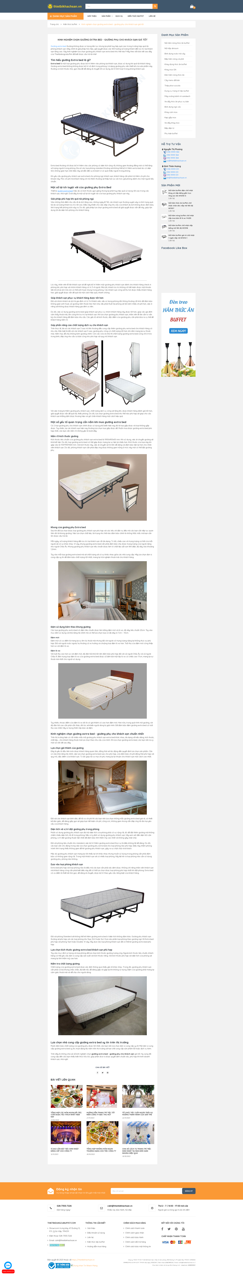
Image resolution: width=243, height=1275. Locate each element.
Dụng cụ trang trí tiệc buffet (177, 91)
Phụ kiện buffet (171, 133)
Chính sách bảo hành (134, 1237)
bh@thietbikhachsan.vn (176, 177)
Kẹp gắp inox (170, 117)
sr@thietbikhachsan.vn (176, 160)
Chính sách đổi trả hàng (135, 1242)
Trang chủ (54, 24)
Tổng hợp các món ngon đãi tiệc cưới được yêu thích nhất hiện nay (66, 1114)
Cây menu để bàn (172, 80)
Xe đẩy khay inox (172, 123)
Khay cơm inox (171, 112)
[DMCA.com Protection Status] (57, 1245)
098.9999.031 (8, 1271)
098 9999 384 (173, 152)
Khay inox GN (170, 69)
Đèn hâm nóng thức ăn (174, 75)
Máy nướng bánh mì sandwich (177, 96)
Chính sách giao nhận (134, 1233)
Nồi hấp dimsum (171, 48)
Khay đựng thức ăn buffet (176, 64)
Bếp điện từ (169, 128)
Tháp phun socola (172, 85)
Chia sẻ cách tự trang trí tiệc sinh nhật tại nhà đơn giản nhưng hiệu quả (136, 1151)
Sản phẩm (106, 16)
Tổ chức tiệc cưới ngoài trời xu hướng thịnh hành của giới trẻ (137, 1113)
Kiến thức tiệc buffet (96, 1242)
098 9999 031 (173, 169)
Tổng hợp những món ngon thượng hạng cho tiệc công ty (101, 1150)
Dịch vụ (119, 16)
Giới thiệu (92, 16)
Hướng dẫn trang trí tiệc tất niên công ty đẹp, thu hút (101, 1113)
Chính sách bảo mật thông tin (138, 1246)
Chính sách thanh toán (135, 1228)
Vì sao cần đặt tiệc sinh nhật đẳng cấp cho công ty (65, 1150)
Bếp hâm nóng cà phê (174, 59)
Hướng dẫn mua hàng (96, 1246)
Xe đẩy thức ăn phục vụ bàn (177, 101)
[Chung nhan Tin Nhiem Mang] (84, 1265)
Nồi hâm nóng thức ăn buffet (177, 43)
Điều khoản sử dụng (96, 1233)
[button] (155, 6)
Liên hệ (152, 16)
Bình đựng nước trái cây (175, 53)
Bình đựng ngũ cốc (173, 107)
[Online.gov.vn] (58, 1265)
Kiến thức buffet (136, 16)
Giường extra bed (58, 46)
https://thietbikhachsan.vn (83, 1260)
